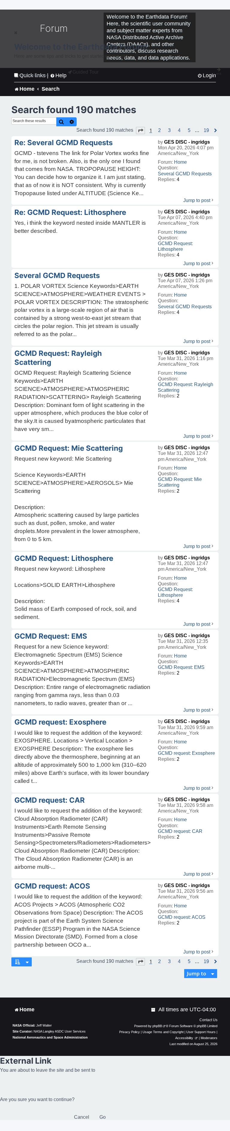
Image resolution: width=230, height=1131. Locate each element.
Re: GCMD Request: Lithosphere (70, 212)
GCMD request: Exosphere (186, 753)
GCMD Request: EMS (181, 667)
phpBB (157, 1026)
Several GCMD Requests (185, 173)
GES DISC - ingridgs (187, 142)
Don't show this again (34, 75)
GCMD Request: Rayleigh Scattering (185, 387)
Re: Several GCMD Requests (63, 142)
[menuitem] (153, 1009)
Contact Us (208, 1020)
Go (102, 1117)
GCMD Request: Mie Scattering (180, 482)
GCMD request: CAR (180, 831)
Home (180, 162)
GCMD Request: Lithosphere (175, 246)
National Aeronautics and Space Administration (50, 1037)
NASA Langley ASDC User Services (60, 1031)
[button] (140, 130)
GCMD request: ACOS (181, 917)
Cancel (81, 1117)
